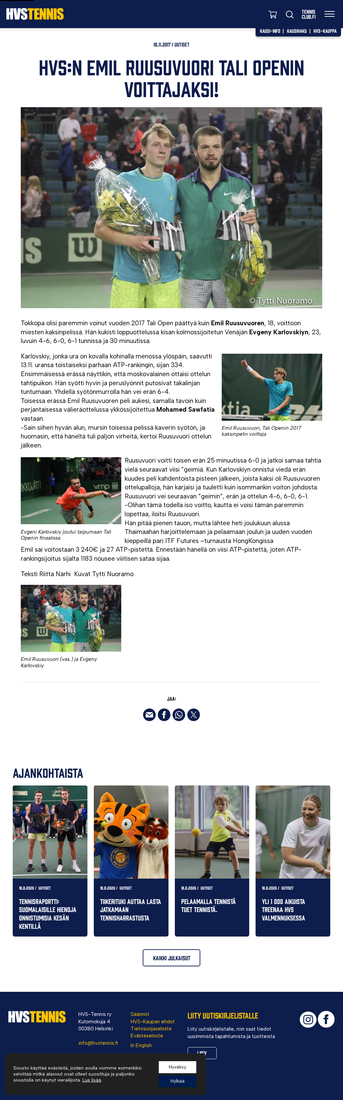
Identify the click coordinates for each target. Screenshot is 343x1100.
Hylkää (177, 1081)
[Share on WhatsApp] (179, 714)
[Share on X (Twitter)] (193, 714)
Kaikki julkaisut (171, 957)
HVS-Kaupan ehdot (153, 1022)
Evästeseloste (147, 1036)
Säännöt (140, 1014)
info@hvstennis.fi (98, 1043)
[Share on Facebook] (164, 714)
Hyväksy (177, 1067)
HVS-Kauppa (325, 30)
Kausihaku (297, 30)
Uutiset (182, 44)
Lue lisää (91, 1080)
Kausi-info (270, 30)
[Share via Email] (149, 714)
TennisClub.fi (309, 14)
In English (141, 1045)
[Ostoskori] (272, 14)
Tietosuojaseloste (151, 1029)
